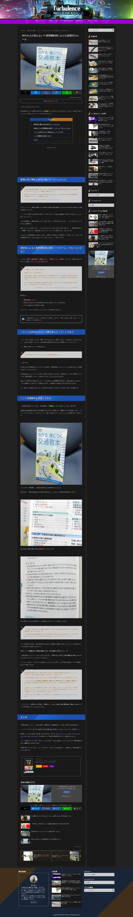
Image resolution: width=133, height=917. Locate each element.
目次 (49, 119)
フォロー (67, 792)
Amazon (39, 766)
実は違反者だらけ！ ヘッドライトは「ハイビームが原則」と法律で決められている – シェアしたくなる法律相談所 (57, 287)
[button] (77, 92)
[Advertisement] (51, 159)
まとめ (35, 140)
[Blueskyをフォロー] (34, 902)
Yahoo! (51, 766)
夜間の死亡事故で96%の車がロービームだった (47, 124)
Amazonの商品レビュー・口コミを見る (46, 762)
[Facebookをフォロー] (36, 902)
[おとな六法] (29, 764)
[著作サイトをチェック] (31, 902)
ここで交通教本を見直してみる (42, 136)
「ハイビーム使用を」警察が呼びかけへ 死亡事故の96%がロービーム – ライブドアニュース (42, 199)
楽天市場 (45, 766)
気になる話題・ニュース (29, 782)
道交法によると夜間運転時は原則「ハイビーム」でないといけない (52, 128)
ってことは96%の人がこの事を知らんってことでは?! (48, 132)
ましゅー (33, 885)
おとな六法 (38, 759)
